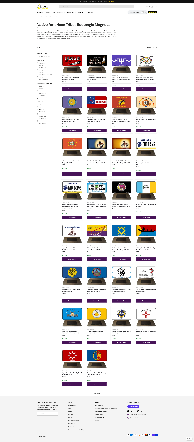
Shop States (70, 12)
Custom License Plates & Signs (76, 430)
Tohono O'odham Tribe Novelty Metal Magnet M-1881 (96, 249)
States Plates (72, 427)
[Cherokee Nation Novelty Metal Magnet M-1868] (72, 147)
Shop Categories (58, 12)
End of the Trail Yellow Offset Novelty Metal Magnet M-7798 (121, 162)
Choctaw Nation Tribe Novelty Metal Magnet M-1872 (71, 120)
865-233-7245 (134, 418)
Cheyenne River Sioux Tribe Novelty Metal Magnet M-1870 (145, 78)
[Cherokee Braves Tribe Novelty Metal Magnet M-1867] (97, 105)
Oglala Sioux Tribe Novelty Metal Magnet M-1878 (72, 373)
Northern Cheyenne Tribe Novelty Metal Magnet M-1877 (121, 249)
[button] (156, 6)
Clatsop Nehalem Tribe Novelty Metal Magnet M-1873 (145, 249)
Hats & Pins (71, 424)
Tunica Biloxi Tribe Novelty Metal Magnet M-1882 (146, 290)
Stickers (70, 414)
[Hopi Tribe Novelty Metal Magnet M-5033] (146, 190)
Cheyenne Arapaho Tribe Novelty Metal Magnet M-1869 (71, 332)
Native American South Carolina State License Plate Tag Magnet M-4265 (96, 206)
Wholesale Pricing (134, 12)
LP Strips (70, 417)
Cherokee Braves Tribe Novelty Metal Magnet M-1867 (96, 120)
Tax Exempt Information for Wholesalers (106, 408)
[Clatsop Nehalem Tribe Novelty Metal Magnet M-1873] (146, 234)
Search (97, 420)
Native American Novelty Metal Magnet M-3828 (96, 78)
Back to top (97, 393)
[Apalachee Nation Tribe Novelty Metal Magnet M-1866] (72, 234)
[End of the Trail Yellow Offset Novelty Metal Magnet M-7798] (121, 147)
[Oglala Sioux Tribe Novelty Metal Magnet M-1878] (72, 359)
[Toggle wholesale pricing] (142, 12)
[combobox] (96, 6)
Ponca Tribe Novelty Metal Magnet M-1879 (95, 332)
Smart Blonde (43, 436)
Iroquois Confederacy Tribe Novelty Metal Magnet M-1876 (121, 78)
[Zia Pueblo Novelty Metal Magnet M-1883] (146, 317)
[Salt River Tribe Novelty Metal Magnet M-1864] (72, 275)
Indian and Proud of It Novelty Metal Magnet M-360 (71, 78)
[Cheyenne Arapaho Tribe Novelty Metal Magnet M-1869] (72, 317)
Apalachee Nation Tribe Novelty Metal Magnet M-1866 (71, 249)
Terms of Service (99, 417)
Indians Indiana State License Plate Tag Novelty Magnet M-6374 (145, 162)
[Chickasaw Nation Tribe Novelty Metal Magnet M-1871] (97, 275)
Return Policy (99, 405)
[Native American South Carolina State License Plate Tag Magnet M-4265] (97, 190)
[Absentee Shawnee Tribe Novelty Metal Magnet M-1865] (121, 105)
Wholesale (89, 12)
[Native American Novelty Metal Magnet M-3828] (97, 64)
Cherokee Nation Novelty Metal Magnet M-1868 (71, 162)
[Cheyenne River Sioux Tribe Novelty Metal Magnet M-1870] (146, 64)
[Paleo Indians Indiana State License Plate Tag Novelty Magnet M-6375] (72, 190)
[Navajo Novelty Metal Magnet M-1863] (146, 105)
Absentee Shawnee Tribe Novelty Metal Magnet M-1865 (121, 120)
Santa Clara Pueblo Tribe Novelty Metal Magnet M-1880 (121, 290)
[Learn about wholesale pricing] (146, 12)
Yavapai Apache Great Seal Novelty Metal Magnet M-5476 (121, 205)
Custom (80, 12)
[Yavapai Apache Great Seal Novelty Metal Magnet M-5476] (121, 190)
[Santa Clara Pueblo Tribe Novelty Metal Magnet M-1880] (121, 275)
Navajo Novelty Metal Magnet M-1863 (146, 120)
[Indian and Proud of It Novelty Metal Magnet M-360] (72, 64)
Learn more (111, 1)
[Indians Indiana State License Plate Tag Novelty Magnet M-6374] (146, 147)
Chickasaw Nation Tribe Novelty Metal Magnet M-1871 (96, 290)
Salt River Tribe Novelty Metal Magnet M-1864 (71, 290)
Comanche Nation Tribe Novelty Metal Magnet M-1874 (96, 373)
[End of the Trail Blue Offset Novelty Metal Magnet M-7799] (97, 147)
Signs (69, 408)
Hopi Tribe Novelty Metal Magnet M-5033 (146, 205)
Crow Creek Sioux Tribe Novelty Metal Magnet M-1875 (121, 332)
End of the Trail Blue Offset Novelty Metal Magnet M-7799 (96, 162)
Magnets (70, 411)
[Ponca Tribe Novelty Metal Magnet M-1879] (97, 317)
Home (38, 16)
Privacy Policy (99, 414)
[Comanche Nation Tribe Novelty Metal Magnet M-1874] (97, 359)
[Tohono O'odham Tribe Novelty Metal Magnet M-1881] (97, 234)
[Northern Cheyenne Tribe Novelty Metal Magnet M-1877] (121, 234)
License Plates (72, 405)
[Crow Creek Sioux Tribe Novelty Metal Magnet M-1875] (121, 317)
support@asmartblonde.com (138, 414)
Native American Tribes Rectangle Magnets (50, 16)
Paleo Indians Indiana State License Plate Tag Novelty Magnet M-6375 (70, 206)
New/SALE (40, 12)
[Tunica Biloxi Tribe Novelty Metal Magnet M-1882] (146, 275)
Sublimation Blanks (73, 420)
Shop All (47, 12)
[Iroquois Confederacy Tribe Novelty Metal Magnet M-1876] (121, 64)
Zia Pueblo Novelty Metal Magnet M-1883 (146, 332)
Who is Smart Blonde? (101, 411)
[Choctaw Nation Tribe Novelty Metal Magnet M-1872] (72, 105)
